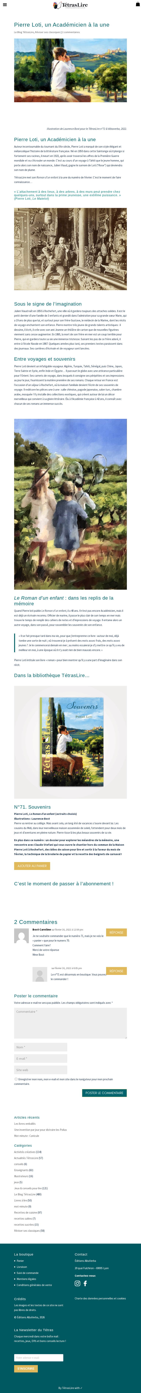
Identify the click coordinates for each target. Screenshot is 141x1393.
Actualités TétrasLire (26, 1158)
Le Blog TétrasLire (24, 32)
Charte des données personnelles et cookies (100, 1298)
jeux (16, 1182)
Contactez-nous (85, 1275)
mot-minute (21, 1206)
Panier (20, 1261)
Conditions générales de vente (34, 1285)
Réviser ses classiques (47, 32)
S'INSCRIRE (26, 1368)
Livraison (22, 1267)
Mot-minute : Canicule (26, 1136)
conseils (19, 1164)
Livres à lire (20, 1200)
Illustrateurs (21, 1176)
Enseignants (21, 1170)
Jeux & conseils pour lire (28, 1188)
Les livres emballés (25, 1123)
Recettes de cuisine (25, 1212)
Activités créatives (24, 1152)
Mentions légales (26, 1279)
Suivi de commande (28, 1273)
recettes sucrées (24, 1224)
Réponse (116, 933)
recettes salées (23, 1218)
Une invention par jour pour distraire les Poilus (40, 1129)
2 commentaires (71, 32)
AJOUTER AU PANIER (32, 866)
